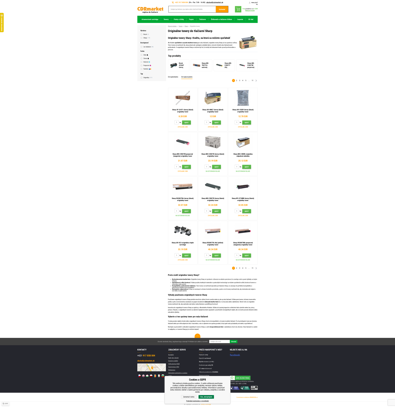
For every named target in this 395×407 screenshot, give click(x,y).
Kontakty (171, 355)
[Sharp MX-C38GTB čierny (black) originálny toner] (212, 186)
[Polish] (151, 375)
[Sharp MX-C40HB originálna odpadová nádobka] (243, 142)
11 (252, 80)
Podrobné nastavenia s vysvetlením (197, 401)
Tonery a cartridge (205, 404)
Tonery (180, 26)
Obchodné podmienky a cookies (177, 373)
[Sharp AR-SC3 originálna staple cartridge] (182, 230)
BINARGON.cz (254, 397)
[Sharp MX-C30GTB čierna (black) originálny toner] (212, 142)
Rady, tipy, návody (173, 358)
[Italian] (158, 375)
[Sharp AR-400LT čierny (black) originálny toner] (212, 97)
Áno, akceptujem (206, 397)
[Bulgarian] (162, 375)
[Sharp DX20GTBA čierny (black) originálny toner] (182, 186)
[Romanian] (155, 375)
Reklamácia (171, 370)
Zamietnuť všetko (188, 397)
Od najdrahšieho (173, 77)
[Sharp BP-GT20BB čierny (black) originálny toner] (243, 186)
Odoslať (233, 342)
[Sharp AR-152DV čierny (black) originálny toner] (243, 97)
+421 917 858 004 (181, 2)
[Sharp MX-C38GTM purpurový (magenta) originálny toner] (182, 142)
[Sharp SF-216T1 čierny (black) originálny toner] (182, 97)
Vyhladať (222, 9)
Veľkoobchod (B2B (174, 364)
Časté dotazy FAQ (173, 367)
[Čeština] (139, 375)
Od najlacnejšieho (186, 77)
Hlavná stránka (172, 26)
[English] (143, 375)
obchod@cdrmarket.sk (214, 2)
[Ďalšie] (256, 81)
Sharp (186, 26)
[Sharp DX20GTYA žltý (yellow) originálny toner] (212, 230)
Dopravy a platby (173, 361)
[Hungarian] (147, 375)
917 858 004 (146, 355)
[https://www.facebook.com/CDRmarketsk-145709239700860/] (235, 355)
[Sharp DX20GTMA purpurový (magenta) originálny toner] (243, 230)
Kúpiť (186, 123)
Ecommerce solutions (243, 397)
